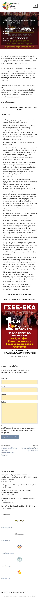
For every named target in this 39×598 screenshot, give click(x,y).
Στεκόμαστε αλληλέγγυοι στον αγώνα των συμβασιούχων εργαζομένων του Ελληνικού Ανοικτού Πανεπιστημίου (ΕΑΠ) (19, 477)
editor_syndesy (10, 38)
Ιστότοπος (4, 394)
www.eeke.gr (5, 579)
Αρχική (5, 21)
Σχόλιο (4, 402)
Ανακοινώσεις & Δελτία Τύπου (18, 21)
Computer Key (22, 592)
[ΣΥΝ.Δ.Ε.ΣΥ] (10, 6)
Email (3, 386)
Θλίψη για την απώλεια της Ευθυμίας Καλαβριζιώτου (18, 485)
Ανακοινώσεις (7, 40)
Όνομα (4, 378)
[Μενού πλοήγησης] (35, 6)
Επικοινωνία (31, 596)
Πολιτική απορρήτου (10, 596)
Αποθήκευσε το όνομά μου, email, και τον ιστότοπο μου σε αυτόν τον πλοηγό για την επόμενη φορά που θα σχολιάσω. (18, 430)
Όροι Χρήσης (22, 596)
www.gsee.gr (5, 540)
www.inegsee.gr (6, 527)
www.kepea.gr (6, 566)
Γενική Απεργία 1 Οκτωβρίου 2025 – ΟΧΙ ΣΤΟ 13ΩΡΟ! (19, 506)
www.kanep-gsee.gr (7, 553)
